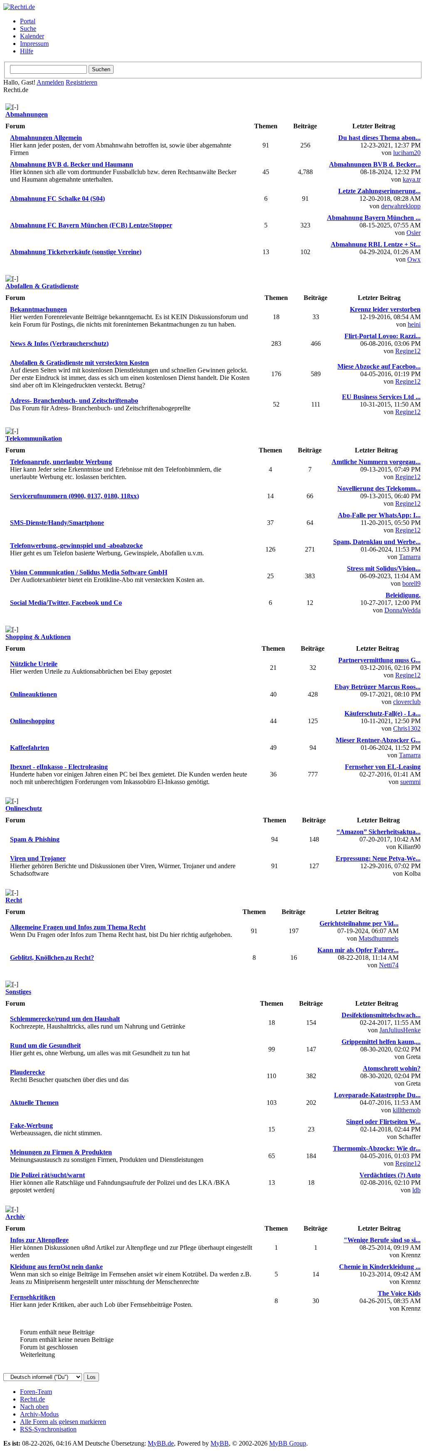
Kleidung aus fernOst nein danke (56, 1266)
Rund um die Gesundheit (45, 1045)
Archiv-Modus (39, 1414)
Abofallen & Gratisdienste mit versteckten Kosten (79, 362)
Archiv (15, 1216)
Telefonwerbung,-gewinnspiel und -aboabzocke (76, 545)
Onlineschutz (23, 808)
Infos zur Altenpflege (39, 1240)
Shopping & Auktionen (38, 636)
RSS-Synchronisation (48, 1429)
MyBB (220, 1443)
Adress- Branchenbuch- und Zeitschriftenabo (74, 400)
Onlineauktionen (33, 694)
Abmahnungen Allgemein (46, 137)
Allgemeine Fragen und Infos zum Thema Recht (78, 927)
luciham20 (407, 152)
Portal (27, 21)
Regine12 (408, 351)
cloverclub (407, 701)
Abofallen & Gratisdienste (42, 286)
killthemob (407, 1110)
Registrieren (81, 82)
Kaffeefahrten (29, 747)
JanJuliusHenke (400, 1030)
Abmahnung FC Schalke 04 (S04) (57, 198)
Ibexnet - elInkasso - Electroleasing (59, 766)
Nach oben (34, 1406)
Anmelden (50, 82)
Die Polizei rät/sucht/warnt (47, 1175)
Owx (414, 259)
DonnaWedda (402, 610)
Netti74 (389, 965)
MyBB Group (287, 1443)
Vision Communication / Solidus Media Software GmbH (88, 572)
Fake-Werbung (31, 1125)
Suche (28, 28)
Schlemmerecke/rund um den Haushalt (65, 1018)
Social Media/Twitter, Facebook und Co (66, 602)
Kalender (32, 36)
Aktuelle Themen (34, 1102)
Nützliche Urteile (33, 663)
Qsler (413, 232)
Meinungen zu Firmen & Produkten (61, 1152)
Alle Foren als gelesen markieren (63, 1421)
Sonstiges (18, 991)
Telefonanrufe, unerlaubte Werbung (61, 461)
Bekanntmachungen (38, 309)
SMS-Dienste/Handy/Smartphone (57, 522)
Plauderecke (27, 1072)
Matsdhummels (379, 938)
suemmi (410, 781)
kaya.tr (412, 179)
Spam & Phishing (34, 839)
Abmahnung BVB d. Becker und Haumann (71, 164)
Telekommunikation (33, 438)
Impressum (34, 43)
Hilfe (26, 51)
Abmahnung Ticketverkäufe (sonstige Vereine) (75, 251)
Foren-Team (36, 1391)
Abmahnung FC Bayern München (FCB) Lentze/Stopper (91, 225)
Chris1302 (407, 728)
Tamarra (410, 556)
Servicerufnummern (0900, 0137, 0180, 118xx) (74, 495)
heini (414, 324)
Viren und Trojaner (38, 858)
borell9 (411, 583)
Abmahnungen (26, 114)
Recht (13, 900)
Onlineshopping (32, 720)
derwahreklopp (401, 206)
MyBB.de (161, 1443)
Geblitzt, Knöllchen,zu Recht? (52, 957)
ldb (416, 1190)
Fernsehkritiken (32, 1297)
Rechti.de (32, 1399)
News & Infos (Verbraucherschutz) (59, 343)
